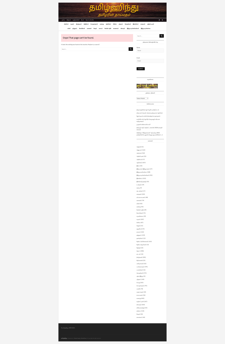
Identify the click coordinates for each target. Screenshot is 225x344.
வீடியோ (139, 311)
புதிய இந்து (140, 276)
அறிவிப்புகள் (140, 156)
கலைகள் (89, 28)
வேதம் (95, 28)
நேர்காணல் (140, 260)
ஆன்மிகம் (108, 24)
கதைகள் (142, 24)
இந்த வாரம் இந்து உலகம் (143, 169)
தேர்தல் (139, 248)
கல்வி (69, 28)
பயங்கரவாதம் (140, 266)
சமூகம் (72, 24)
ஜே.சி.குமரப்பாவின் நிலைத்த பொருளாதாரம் (148, 116)
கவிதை (139, 206)
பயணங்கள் (140, 270)
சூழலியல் (139, 229)
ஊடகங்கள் (140, 191)
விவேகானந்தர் (141, 308)
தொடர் (138, 251)
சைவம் (101, 28)
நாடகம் (139, 254)
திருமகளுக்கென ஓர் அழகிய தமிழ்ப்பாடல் (148, 110)
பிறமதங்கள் (128, 24)
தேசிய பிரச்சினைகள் (142, 241)
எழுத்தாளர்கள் (76, 20)
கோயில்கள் (82, 28)
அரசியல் (66, 24)
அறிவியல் (86, 24)
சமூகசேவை (140, 216)
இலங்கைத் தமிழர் (141, 181)
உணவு (138, 188)
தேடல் (82, 20)
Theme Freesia (77, 338)
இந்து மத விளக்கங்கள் (133, 28)
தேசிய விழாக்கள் (141, 244)
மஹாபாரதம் (140, 292)
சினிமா (115, 24)
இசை (138, 166)
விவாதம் (123, 28)
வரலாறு (102, 24)
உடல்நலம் (139, 184)
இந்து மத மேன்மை (145, 28)
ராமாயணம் (140, 295)
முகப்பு (63, 20)
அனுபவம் (139, 150)
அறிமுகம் (69, 20)
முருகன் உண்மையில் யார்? (144, 124)
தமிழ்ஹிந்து (64, 338)
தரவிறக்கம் (140, 238)
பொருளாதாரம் (94, 24)
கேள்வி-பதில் (108, 28)
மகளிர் (138, 289)
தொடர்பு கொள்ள (90, 20)
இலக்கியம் (135, 24)
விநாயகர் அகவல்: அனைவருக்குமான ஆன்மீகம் (150, 113)
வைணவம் (116, 28)
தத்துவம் (74, 28)
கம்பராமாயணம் (141, 197)
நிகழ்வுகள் (79, 24)
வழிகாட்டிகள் (150, 24)
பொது (138, 282)
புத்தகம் (121, 24)
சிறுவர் (138, 225)
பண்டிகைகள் (140, 263)
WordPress (83, 338)
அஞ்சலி (139, 147)
